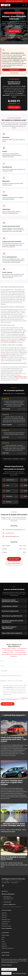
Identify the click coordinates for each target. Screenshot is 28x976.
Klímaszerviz (4, 915)
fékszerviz (22, 339)
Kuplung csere (5, 923)
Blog (3, 939)
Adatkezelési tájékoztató (7, 948)
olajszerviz (13, 340)
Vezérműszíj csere (6, 921)
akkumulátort (4, 355)
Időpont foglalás (5, 935)
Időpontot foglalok (14, 31)
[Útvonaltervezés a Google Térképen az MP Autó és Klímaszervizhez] (3, 885)
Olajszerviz (4, 913)
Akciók (3, 937)
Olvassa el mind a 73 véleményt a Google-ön (14, 458)
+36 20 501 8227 (14, 73)
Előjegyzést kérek (14, 69)
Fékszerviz (4, 917)
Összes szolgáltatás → (7, 928)
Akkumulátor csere (6, 919)
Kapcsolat (4, 944)
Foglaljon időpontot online (20, 376)
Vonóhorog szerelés (6, 926)
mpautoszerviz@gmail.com (12, 536)
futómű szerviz (4, 340)
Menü (26, 5)
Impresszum (4, 946)
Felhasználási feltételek (12, 699)
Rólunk (3, 941)
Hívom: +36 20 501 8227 (14, 563)
